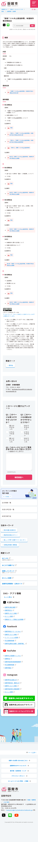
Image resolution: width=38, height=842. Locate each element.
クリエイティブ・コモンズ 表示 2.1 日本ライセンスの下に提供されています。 (19, 315)
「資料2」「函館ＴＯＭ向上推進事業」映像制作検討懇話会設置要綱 (21, 141)
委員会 (11, 365)
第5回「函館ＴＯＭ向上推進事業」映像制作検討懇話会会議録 (22, 303)
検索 (32, 25)
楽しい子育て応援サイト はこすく (15, 540)
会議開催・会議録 (11, 11)
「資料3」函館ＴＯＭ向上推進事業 (20, 147)
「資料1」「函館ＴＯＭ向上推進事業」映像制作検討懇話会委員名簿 (21, 134)
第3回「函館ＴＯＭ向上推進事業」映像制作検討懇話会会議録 (22, 230)
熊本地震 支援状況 (10, 530)
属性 (3, 11)
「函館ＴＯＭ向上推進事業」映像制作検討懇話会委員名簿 (21, 92)
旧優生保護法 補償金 (10, 545)
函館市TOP (4, 9)
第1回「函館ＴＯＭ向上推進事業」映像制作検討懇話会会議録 (22, 157)
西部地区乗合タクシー (11, 535)
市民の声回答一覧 (8, 509)
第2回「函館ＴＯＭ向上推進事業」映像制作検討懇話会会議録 (22, 193)
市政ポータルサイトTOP (16, 9)
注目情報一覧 (6, 503)
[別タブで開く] (4, 25)
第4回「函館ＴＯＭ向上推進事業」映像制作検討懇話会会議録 (20, 264)
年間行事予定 (6, 516)
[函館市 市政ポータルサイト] (10, 3)
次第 (11, 128)
